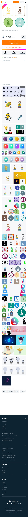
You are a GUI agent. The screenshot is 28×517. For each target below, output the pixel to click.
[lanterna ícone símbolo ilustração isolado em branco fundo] (8, 129)
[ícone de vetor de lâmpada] (8, 154)
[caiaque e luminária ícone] (13, 104)
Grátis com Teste (14, 42)
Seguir (23, 37)
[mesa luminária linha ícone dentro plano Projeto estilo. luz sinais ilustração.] (13, 163)
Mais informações (6, 60)
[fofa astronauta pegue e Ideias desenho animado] (7, 493)
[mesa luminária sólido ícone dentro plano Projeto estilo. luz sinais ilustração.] (11, 182)
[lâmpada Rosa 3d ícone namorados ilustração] (9, 473)
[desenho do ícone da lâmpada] (8, 265)
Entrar (22, 2)
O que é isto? (14, 57)
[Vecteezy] (2, 2)
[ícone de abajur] (8, 253)
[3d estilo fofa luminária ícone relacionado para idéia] (8, 504)
